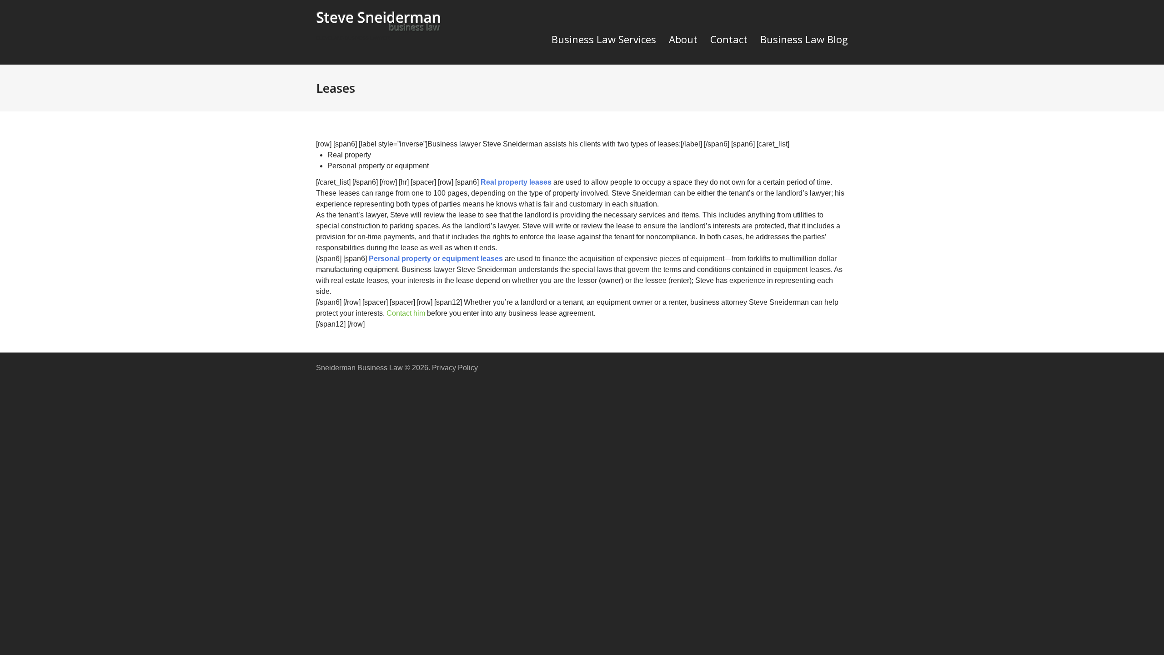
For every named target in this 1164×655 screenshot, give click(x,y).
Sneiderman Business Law (359, 368)
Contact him (405, 313)
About (683, 39)
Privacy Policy (455, 368)
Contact (729, 39)
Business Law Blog (804, 39)
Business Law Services (604, 39)
